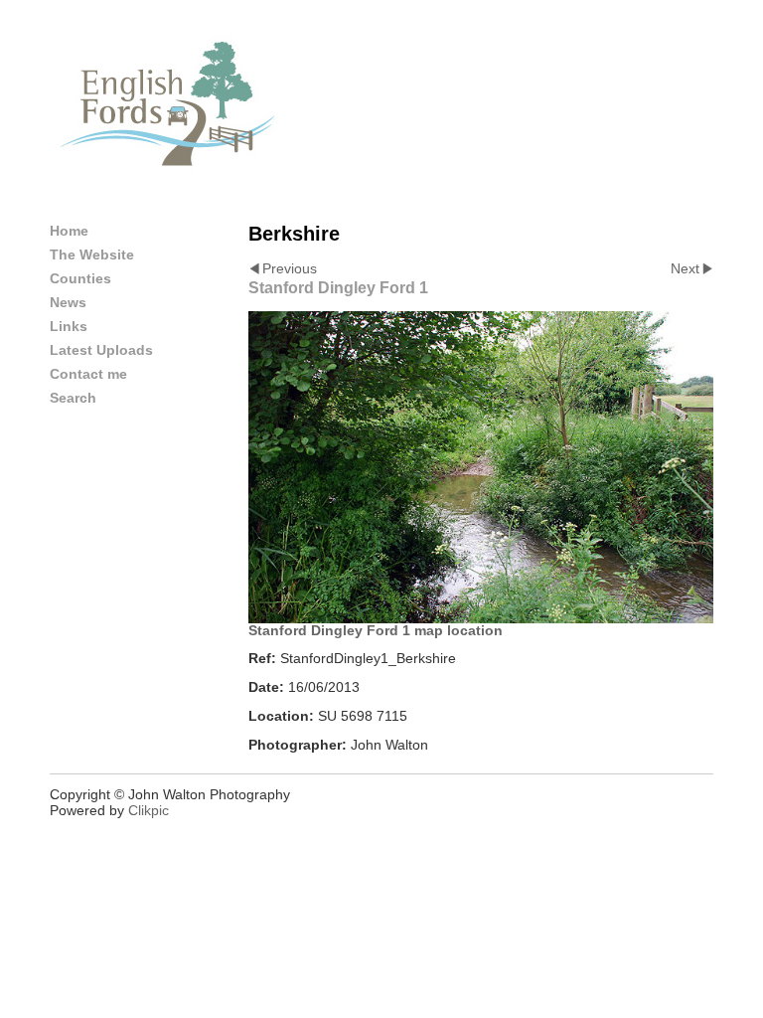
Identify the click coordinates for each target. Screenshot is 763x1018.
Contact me (88, 374)
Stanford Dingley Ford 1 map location (375, 630)
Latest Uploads (101, 350)
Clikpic (148, 810)
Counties (80, 278)
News (68, 302)
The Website (92, 254)
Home (69, 231)
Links (68, 326)
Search (73, 398)
